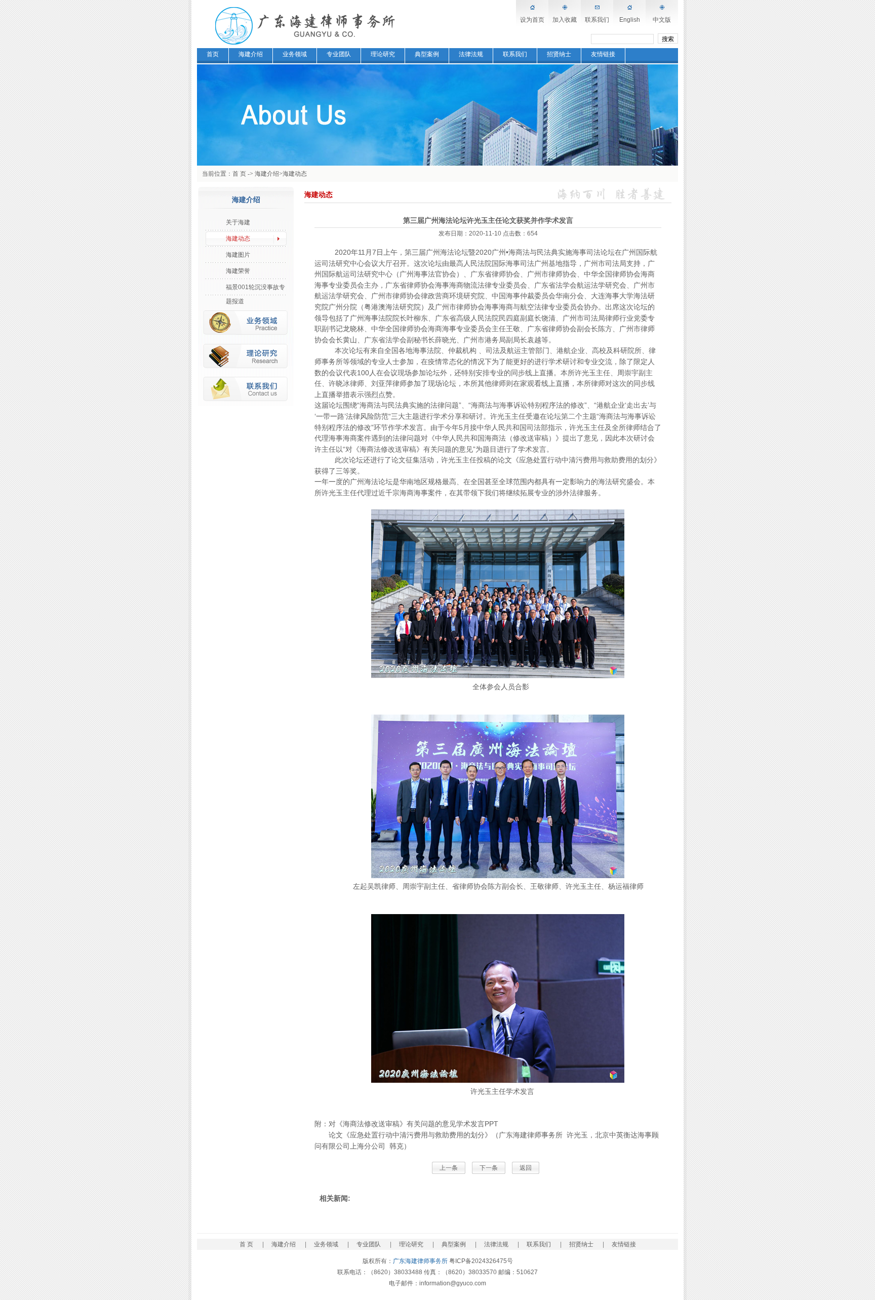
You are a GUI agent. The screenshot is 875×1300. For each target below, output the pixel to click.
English (629, 19)
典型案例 (427, 54)
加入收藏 (564, 19)
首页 (213, 54)
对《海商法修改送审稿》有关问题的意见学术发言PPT (413, 1124)
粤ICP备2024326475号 (481, 1261)
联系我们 (597, 19)
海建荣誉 (238, 270)
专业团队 (339, 54)
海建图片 (238, 254)
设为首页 (532, 19)
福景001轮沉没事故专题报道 (255, 289)
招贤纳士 (559, 54)
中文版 (662, 19)
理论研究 (383, 54)
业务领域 (295, 54)
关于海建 (238, 222)
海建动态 (295, 173)
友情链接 (603, 54)
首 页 (239, 173)
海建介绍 (250, 54)
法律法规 (471, 54)
